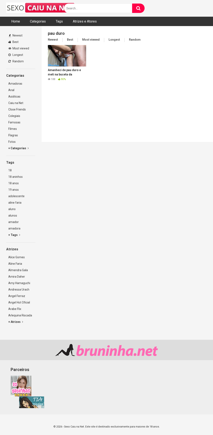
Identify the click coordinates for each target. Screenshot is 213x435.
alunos (12, 215)
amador (13, 222)
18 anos (13, 183)
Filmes (12, 128)
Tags (59, 21)
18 (10, 170)
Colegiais (14, 116)
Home (15, 21)
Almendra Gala (18, 270)
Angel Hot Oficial (19, 302)
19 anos (13, 189)
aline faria (14, 202)
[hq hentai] (31, 407)
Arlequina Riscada (20, 315)
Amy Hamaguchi (19, 283)
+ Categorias (17, 148)
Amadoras (15, 83)
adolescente (16, 196)
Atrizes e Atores (85, 21)
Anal (11, 90)
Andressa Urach (18, 289)
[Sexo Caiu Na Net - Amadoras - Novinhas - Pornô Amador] (40, 8)
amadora (14, 228)
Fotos (12, 141)
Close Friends (17, 109)
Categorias (38, 21)
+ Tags (13, 235)
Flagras (13, 135)
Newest (17, 35)
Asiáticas (14, 96)
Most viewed (20, 48)
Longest (17, 54)
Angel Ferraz (16, 296)
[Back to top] (199, 422)
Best (15, 42)
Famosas (14, 122)
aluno (12, 209)
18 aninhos (15, 176)
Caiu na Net (15, 103)
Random (18, 61)
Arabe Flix (14, 309)
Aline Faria (15, 263)
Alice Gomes (16, 257)
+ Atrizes (14, 321)
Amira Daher (16, 276)
